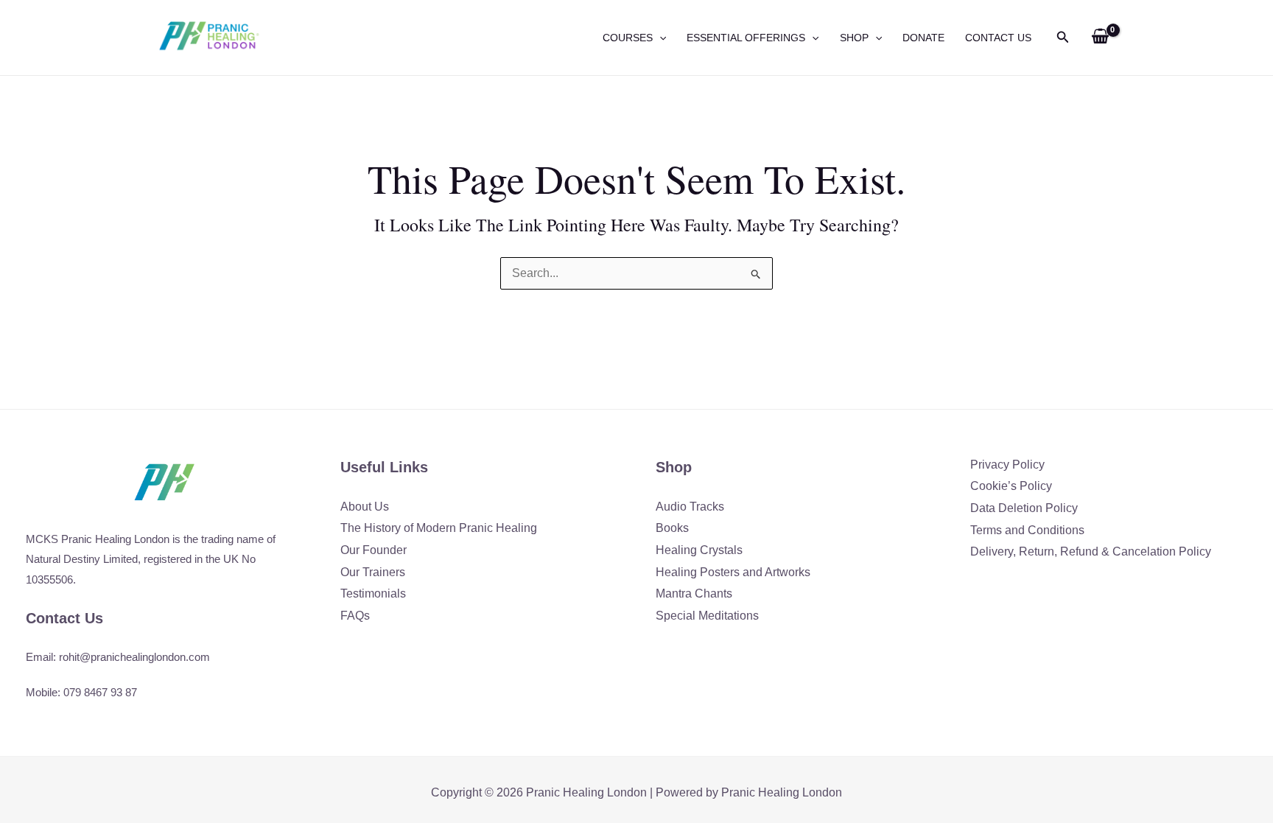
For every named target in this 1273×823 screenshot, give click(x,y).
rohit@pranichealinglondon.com (134, 657)
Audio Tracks (690, 506)
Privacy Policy (1007, 464)
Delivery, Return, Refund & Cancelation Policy (1090, 551)
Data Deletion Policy (1024, 508)
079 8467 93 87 (100, 692)
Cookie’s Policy (1011, 486)
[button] (659, 37)
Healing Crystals (699, 550)
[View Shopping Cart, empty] (1099, 37)
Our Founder (373, 550)
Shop (854, 37)
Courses (628, 37)
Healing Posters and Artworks (733, 572)
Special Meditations (707, 615)
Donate (923, 37)
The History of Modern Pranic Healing (438, 528)
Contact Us (998, 37)
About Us (364, 506)
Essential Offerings (746, 37)
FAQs (355, 615)
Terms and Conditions (1027, 530)
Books (672, 528)
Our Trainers (372, 572)
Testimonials (373, 593)
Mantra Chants (694, 593)
